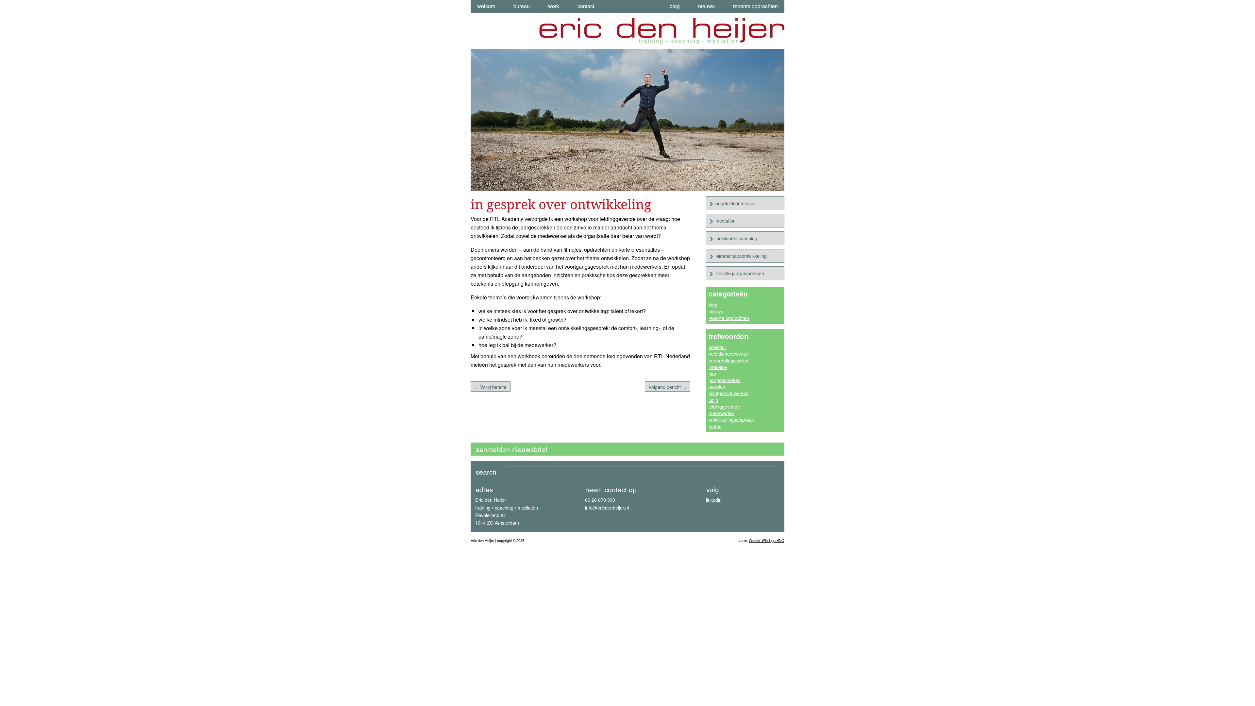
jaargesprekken (725, 380)
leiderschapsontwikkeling (741, 255)
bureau (521, 6)
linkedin (714, 499)
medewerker (721, 413)
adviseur (717, 347)
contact (585, 6)
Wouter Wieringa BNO (766, 540)
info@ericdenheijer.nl (607, 507)
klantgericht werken (729, 393)
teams (715, 426)
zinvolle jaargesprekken (739, 273)
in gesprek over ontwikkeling (561, 204)
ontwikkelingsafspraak (731, 419)
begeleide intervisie (735, 203)
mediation (725, 220)
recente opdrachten (755, 6)
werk (553, 6)
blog (675, 6)
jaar (712, 373)
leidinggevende (724, 406)
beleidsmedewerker (729, 353)
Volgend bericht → (667, 386)
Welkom (486, 6)
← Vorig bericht (490, 386)
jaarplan (717, 386)
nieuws (706, 6)
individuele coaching (736, 238)
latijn (713, 399)
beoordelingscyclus (728, 360)
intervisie (718, 366)
